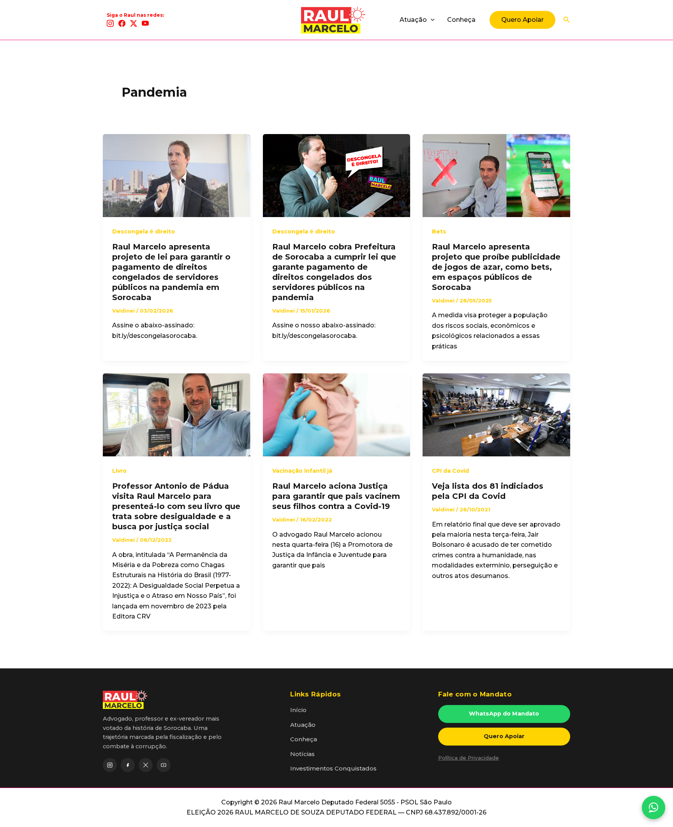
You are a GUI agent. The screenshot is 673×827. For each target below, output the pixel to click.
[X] (133, 23)
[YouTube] (145, 23)
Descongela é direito (143, 231)
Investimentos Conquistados (333, 768)
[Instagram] (110, 23)
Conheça (461, 19)
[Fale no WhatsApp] (653, 807)
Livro (119, 470)
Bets (439, 231)
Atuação (413, 19)
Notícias (302, 754)
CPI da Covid (450, 470)
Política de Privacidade (468, 758)
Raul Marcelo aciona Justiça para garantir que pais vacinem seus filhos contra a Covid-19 (336, 496)
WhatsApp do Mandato (504, 713)
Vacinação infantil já (302, 470)
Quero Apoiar (504, 736)
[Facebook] (121, 23)
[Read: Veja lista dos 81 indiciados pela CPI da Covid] (496, 414)
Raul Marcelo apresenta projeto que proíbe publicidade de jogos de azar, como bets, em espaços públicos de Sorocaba (496, 267)
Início (298, 710)
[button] (431, 19)
